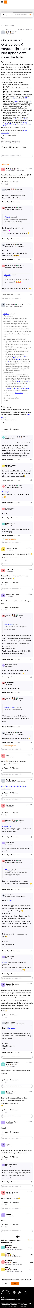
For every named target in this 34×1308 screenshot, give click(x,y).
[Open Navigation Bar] (2, 2)
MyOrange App (14, 124)
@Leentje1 (5, 492)
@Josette (7, 217)
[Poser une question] (29, 1303)
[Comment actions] (32, 172)
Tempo (16, 101)
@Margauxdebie (9, 707)
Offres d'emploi (24, 1304)
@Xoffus (7, 870)
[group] (4, 143)
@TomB (4, 962)
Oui (15, 1283)
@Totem (6, 314)
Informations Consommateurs (17, 1306)
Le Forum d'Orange (8, 25)
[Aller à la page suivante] (21, 1237)
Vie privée (3, 1306)
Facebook (18, 119)
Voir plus (30, 1240)
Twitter (26, 119)
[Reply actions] (31, 192)
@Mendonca (6, 826)
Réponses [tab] (5, 164)
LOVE (30, 101)
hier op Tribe (19, 393)
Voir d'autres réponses (9, 539)
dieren (15, 98)
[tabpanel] (17, 702)
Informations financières (17, 1303)
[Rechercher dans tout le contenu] (30, 14)
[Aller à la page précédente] (15, 1237)
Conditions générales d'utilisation (10, 1299)
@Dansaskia (8, 624)
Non (6, 1283)
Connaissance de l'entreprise (9, 1304)
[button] (4, 201)
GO (26, 98)
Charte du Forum (5, 1297)
